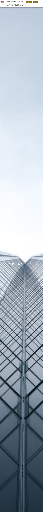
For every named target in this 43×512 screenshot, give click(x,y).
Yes (28, 2)
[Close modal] (40, 2)
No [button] (34, 2)
